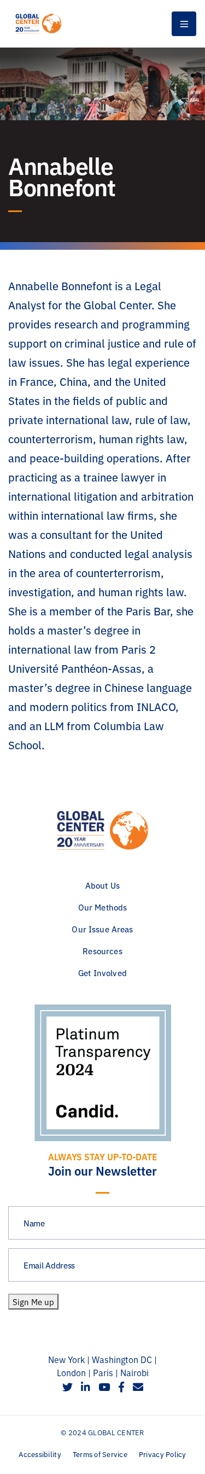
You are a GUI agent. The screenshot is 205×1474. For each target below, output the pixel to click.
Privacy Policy (162, 1454)
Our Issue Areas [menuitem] (102, 929)
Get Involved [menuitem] (102, 972)
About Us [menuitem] (102, 885)
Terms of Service (100, 1454)
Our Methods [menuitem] (102, 907)
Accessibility (40, 1454)
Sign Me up (33, 1301)
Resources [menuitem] (102, 950)
